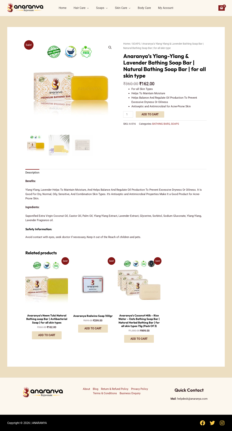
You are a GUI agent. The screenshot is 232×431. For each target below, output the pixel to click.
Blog (95, 389)
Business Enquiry (130, 393)
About (86, 389)
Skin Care (121, 8)
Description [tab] (32, 172)
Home (62, 8)
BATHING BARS (161, 123)
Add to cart (150, 114)
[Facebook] (202, 423)
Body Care (144, 8)
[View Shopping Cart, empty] (221, 8)
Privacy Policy (139, 389)
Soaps (100, 8)
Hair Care (79, 8)
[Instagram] (222, 423)
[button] (110, 47)
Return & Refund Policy (114, 389)
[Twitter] (212, 423)
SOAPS (136, 43)
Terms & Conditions (105, 393)
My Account (165, 8)
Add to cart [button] (46, 335)
